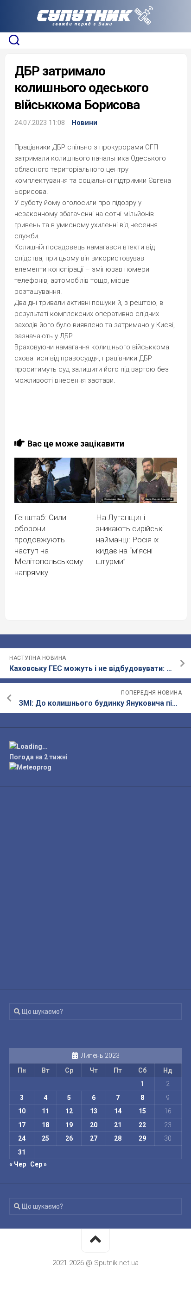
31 (21, 1152)
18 (45, 1125)
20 (93, 1125)
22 (142, 1125)
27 (93, 1138)
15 (142, 1111)
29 (142, 1138)
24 (21, 1138)
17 (21, 1125)
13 (93, 1111)
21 (117, 1125)
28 (117, 1138)
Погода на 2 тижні (38, 757)
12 (69, 1111)
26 (69, 1138)
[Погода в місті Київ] (95, 746)
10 (21, 1111)
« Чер (17, 1164)
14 (117, 1111)
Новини (84, 122)
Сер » (38, 1164)
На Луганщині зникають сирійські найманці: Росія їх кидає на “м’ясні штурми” (130, 539)
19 (69, 1125)
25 (45, 1138)
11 (45, 1111)
